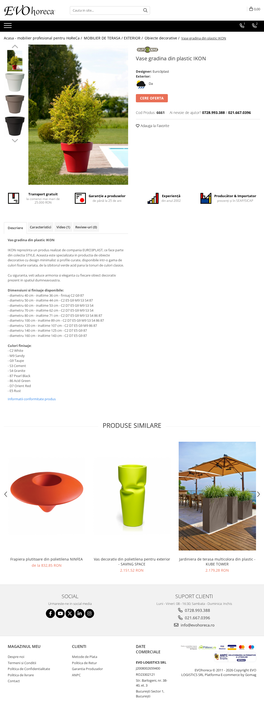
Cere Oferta (152, 98)
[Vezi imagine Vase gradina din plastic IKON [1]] (15, 82)
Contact (14, 681)
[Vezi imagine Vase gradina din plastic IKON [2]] (15, 104)
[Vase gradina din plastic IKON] (78, 115)
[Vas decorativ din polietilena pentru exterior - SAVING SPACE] (132, 496)
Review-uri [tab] (86, 227)
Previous (15, 47)
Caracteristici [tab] (40, 227)
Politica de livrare (21, 675)
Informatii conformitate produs (32, 399)
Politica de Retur (84, 663)
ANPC (76, 675)
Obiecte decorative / (162, 38)
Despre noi (16, 656)
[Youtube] (60, 613)
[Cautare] (145, 10)
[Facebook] (50, 613)
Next (15, 140)
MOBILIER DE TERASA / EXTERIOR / (114, 38)
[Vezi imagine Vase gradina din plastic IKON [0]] (15, 60)
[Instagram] (89, 613)
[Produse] (8, 27)
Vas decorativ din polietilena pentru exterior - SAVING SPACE (132, 561)
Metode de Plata (84, 656)
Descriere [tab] (15, 228)
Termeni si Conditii (22, 663)
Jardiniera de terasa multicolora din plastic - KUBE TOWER (217, 561)
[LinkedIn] (79, 613)
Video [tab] (63, 227)
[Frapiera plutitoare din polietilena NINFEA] (46, 496)
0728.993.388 (197, 610)
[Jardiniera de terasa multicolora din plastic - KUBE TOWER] (217, 496)
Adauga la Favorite (154, 125)
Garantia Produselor (87, 668)
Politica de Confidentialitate (29, 668)
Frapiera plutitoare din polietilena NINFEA (46, 559)
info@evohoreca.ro (197, 625)
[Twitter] (70, 613)
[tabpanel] (78, 115)
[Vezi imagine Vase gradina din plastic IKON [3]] (15, 126)
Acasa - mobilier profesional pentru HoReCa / (43, 38)
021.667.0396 (197, 617)
